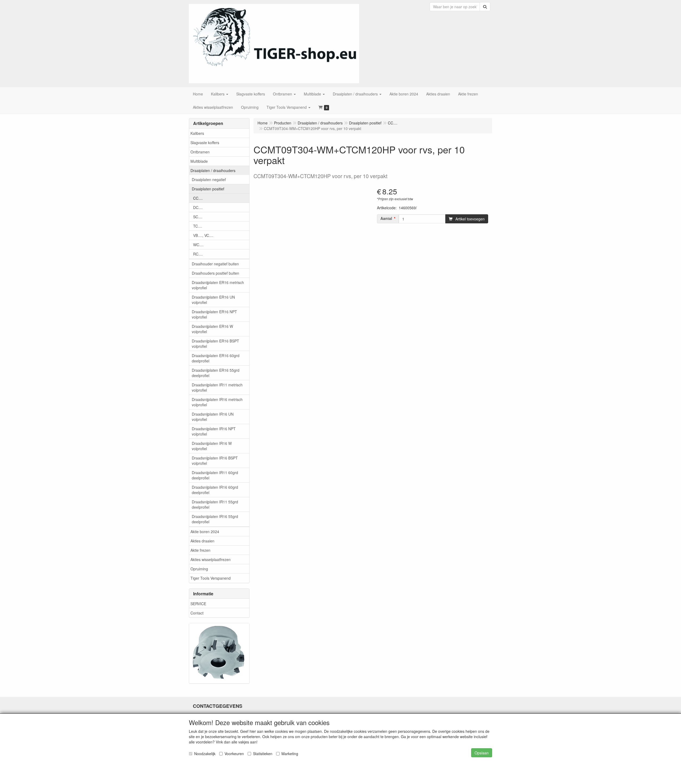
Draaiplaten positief (208, 188)
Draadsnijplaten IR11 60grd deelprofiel (215, 475)
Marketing (289, 753)
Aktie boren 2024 (204, 531)
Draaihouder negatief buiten (215, 263)
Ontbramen (200, 151)
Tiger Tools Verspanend (210, 578)
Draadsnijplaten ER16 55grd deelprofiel (215, 372)
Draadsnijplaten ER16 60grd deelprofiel (215, 358)
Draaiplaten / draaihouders (212, 170)
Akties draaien (202, 540)
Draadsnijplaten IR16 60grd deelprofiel (215, 489)
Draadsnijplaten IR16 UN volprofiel (213, 416)
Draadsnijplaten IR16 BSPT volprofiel (215, 460)
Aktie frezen (200, 550)
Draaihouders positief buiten (215, 273)
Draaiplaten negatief (209, 179)
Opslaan (482, 752)
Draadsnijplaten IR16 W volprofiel (212, 446)
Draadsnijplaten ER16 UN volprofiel (213, 299)
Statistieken (262, 753)
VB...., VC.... (203, 235)
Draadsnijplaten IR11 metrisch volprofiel (217, 387)
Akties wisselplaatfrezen (210, 559)
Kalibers (197, 133)
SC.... (197, 216)
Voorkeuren (234, 753)
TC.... (197, 226)
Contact (197, 613)
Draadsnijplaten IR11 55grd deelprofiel (215, 504)
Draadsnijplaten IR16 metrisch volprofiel (217, 402)
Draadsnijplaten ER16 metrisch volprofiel (218, 285)
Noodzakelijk (204, 753)
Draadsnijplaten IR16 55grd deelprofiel (215, 519)
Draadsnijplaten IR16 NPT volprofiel (214, 431)
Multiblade (199, 161)
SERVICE (198, 603)
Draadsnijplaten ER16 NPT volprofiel (214, 314)
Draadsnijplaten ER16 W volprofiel (212, 329)
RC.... (198, 254)
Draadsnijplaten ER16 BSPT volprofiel (215, 343)
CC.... (198, 198)
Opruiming (199, 568)
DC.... (198, 207)
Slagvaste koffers (204, 142)
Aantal (386, 218)
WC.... (198, 244)
